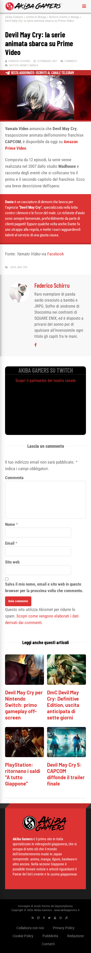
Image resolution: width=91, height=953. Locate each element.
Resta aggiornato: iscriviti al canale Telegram (42, 73)
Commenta (14, 477)
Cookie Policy (23, 936)
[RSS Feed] (33, 918)
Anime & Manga (36, 17)
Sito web (12, 562)
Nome (10, 524)
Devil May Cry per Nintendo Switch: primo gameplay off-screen (24, 704)
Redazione (75, 936)
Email (9, 543)
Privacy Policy (64, 928)
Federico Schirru (19, 61)
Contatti (48, 944)
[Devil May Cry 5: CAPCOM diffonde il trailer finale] (66, 755)
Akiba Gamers (14, 17)
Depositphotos (64, 906)
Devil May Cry (19, 267)
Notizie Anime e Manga (64, 17)
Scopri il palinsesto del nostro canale (45, 380)
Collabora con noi (30, 928)
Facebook (55, 253)
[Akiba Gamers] (33, 9)
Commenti (70, 61)
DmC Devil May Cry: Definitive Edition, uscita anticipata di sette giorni (63, 704)
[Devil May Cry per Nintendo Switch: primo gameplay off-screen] (24, 683)
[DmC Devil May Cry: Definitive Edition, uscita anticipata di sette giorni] (66, 683)
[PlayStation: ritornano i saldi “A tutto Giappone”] (24, 755)
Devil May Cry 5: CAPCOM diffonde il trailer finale (66, 774)
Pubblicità (50, 936)
